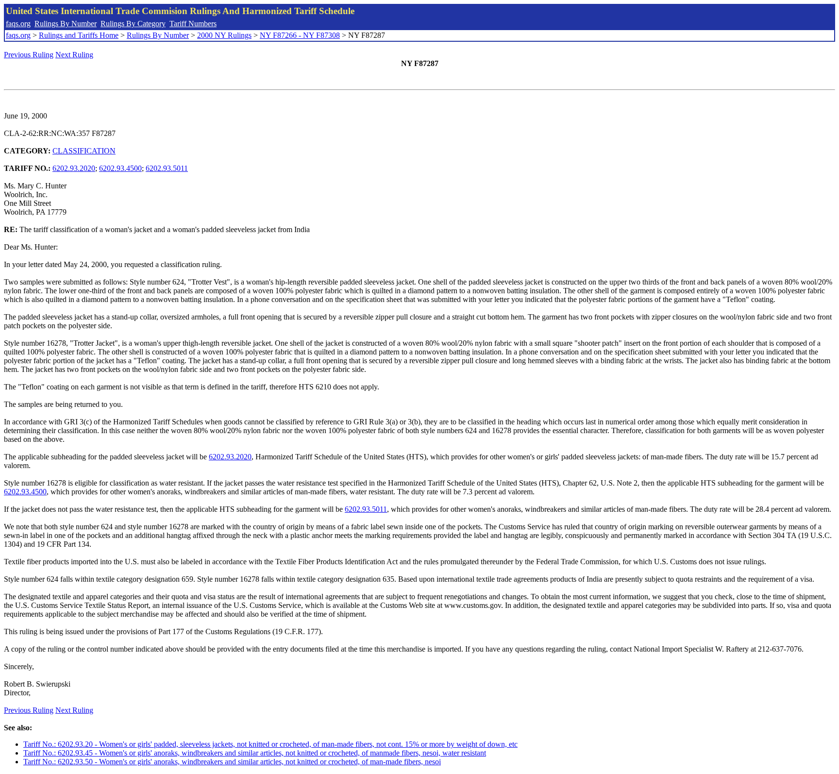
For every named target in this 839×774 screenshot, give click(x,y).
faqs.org (18, 23)
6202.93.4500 (120, 168)
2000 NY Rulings (224, 35)
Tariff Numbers (193, 23)
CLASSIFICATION (84, 151)
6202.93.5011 (167, 168)
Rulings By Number (65, 23)
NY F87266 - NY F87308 (300, 35)
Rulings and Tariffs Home (78, 35)
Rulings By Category (133, 23)
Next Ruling (74, 54)
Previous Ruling (28, 54)
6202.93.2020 (73, 168)
